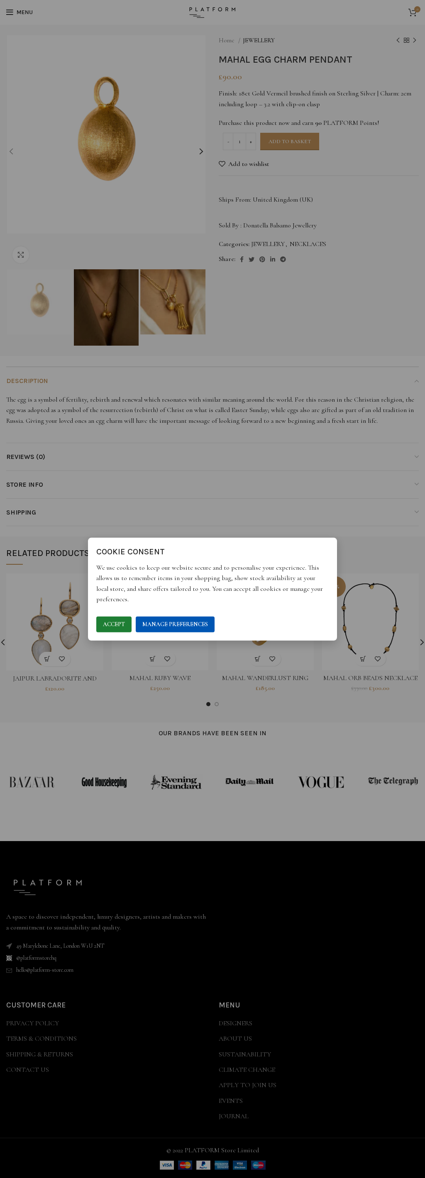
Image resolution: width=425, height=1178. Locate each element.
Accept (114, 624)
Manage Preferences (175, 624)
